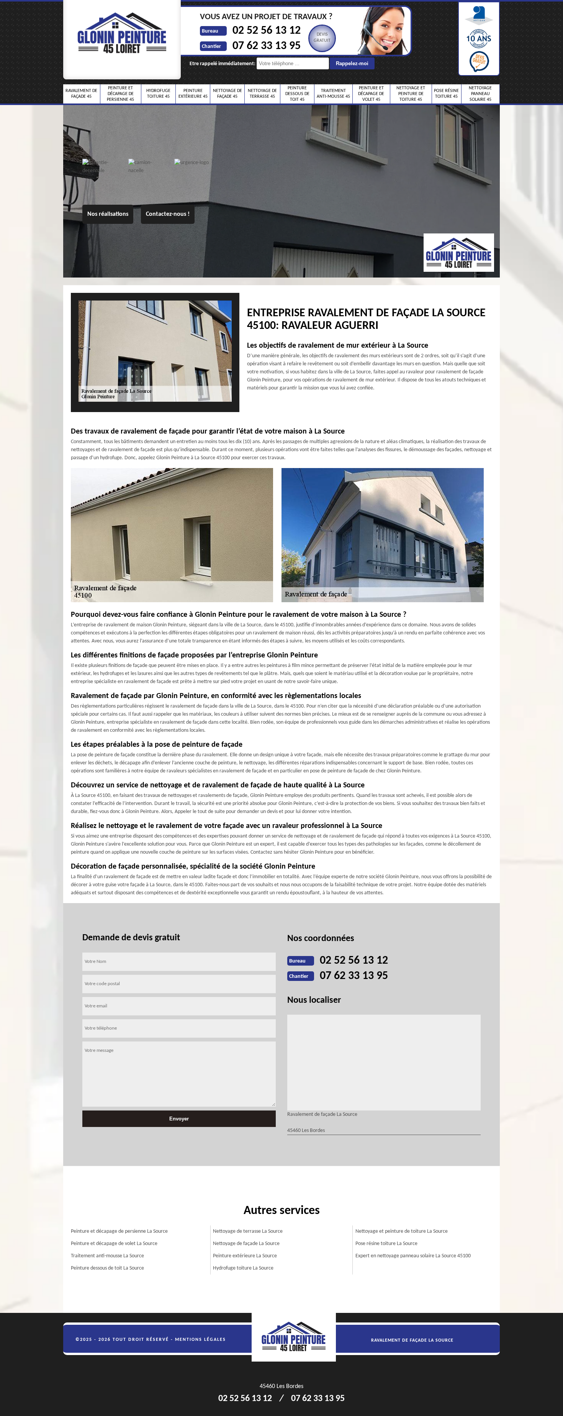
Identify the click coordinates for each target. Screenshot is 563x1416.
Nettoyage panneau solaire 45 (480, 94)
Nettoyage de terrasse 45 (262, 94)
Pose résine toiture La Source (386, 1244)
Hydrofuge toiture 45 (158, 94)
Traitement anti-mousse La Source (107, 1256)
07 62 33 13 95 (266, 46)
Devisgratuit (322, 37)
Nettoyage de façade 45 (227, 94)
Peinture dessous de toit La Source (107, 1268)
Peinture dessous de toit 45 (297, 94)
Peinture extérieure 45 (193, 94)
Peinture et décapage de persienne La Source (119, 1231)
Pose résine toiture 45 (446, 94)
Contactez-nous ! (168, 214)
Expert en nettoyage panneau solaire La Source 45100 (413, 1256)
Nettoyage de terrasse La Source (248, 1231)
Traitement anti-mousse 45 (333, 94)
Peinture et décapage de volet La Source (114, 1244)
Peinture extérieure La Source (245, 1256)
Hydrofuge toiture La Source (243, 1268)
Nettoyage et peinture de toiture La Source (401, 1231)
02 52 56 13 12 (266, 31)
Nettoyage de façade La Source (246, 1244)
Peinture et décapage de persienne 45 (120, 94)
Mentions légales (200, 1339)
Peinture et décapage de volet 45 (371, 94)
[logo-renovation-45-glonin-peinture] (298, 1337)
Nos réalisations (107, 214)
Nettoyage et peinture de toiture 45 (410, 94)
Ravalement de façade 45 (81, 94)
